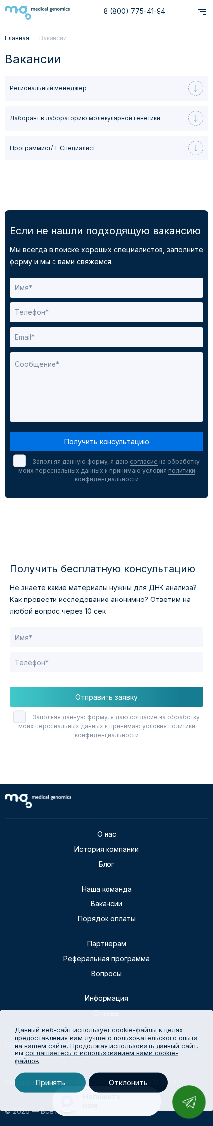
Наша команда (107, 889)
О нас (106, 834)
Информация (106, 998)
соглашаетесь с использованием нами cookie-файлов (96, 1057)
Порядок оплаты (107, 918)
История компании (106, 849)
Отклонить (128, 1082)
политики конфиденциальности (135, 475)
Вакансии (106, 904)
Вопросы (106, 973)
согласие (144, 461)
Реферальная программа (106, 958)
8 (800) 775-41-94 (134, 11)
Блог (106, 864)
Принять (50, 1082)
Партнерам (106, 943)
